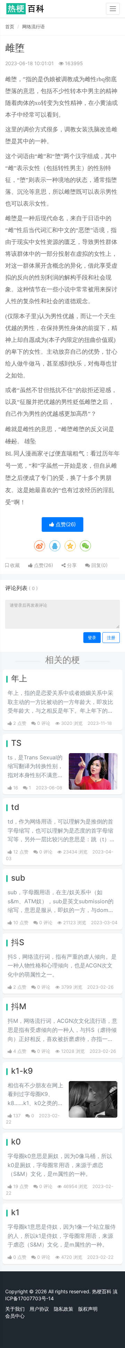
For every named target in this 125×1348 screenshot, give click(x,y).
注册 (111, 637)
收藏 (14, 565)
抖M (18, 1006)
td (15, 807)
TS (16, 743)
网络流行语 (33, 26)
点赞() (65, 524)
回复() (99, 565)
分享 (71, 565)
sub (18, 878)
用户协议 (39, 1309)
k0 (16, 1142)
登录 (92, 637)
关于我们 (15, 1309)
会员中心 (15, 1316)
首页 (9, 26)
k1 (15, 1212)
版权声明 (88, 1309)
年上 (19, 678)
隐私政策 (63, 1309)
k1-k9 (22, 1071)
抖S (17, 942)
